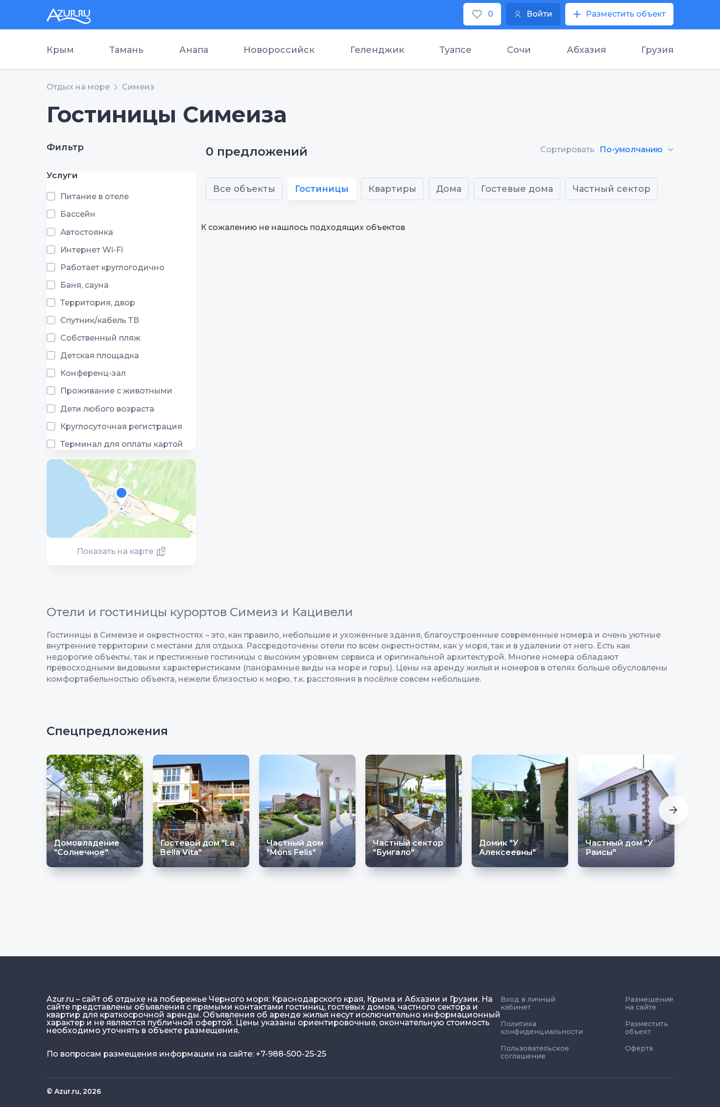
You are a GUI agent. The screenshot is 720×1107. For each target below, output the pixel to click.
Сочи (519, 50)
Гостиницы (322, 189)
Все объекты (244, 189)
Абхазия (586, 50)
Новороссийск (278, 50)
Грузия (657, 50)
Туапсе (455, 50)
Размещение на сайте (649, 1003)
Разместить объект (646, 1027)
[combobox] (636, 150)
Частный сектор (611, 189)
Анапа (193, 50)
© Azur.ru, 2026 (74, 1091)
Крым (60, 50)
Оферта (639, 1048)
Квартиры (392, 189)
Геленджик (377, 50)
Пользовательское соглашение (535, 1052)
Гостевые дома (517, 189)
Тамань (126, 50)
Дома (448, 189)
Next (673, 810)
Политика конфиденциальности (542, 1027)
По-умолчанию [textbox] (631, 149)
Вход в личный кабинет (528, 1003)
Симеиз (138, 87)
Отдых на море (78, 87)
